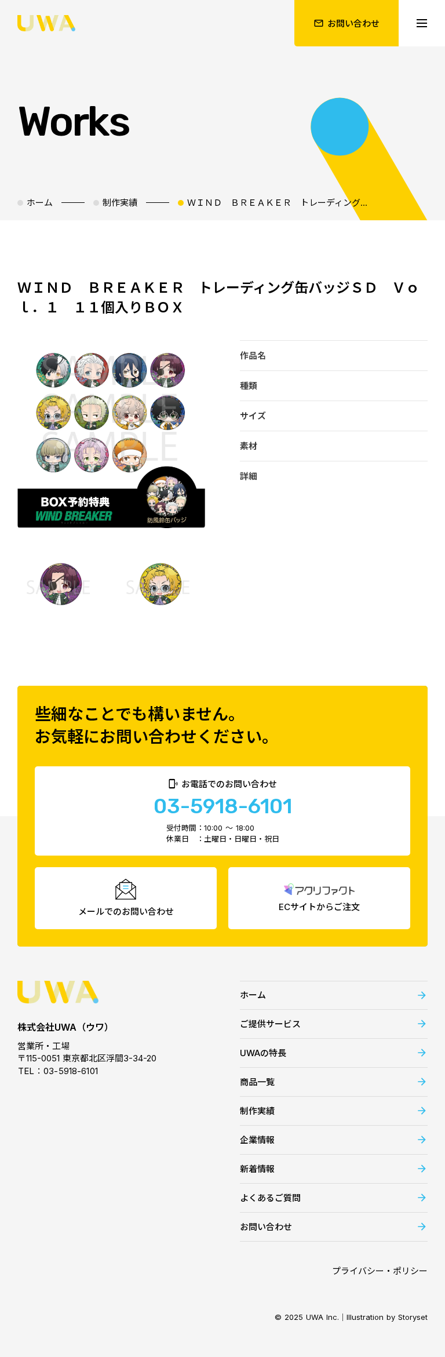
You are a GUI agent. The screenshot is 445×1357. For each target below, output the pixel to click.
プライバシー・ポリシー (380, 1270)
